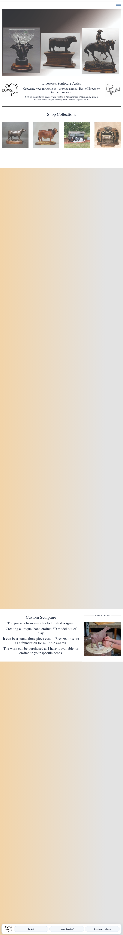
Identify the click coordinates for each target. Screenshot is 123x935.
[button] (118, 7)
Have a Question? (67, 929)
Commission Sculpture (102, 929)
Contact (31, 929)
